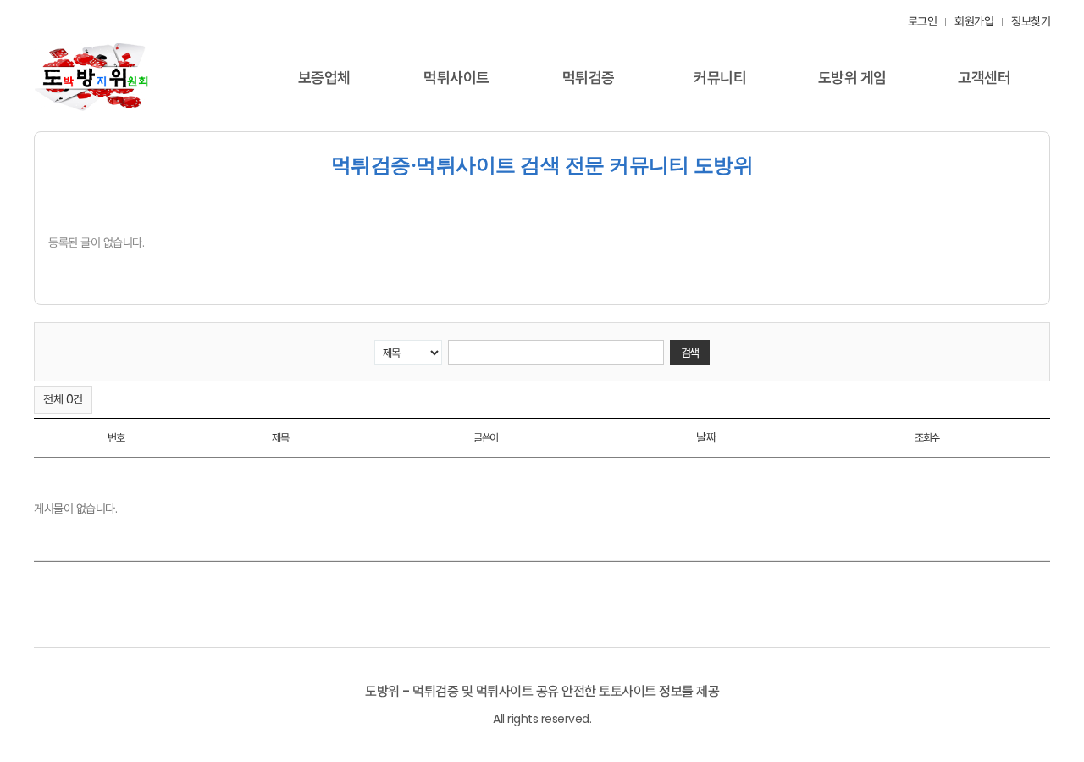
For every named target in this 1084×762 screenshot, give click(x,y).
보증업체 (324, 77)
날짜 (706, 437)
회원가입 (973, 21)
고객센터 (984, 77)
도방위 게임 (852, 77)
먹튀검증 (588, 77)
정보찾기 (1030, 21)
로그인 (922, 21)
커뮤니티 (720, 77)
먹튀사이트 (456, 77)
